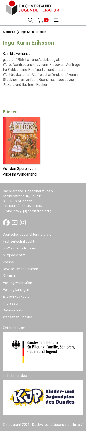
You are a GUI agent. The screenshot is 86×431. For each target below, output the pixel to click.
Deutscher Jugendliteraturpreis (27, 234)
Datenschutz (13, 310)
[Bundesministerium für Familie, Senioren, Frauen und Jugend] (43, 352)
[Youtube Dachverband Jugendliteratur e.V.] (15, 224)
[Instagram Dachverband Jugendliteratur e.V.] (23, 224)
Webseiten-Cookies (18, 317)
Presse (8, 262)
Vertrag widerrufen (17, 283)
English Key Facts (16, 296)
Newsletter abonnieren (20, 269)
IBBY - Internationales (19, 248)
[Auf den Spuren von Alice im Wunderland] (21, 140)
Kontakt (9, 276)
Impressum (12, 303)
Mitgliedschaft (14, 255)
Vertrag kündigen (16, 290)
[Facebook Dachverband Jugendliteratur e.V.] (6, 224)
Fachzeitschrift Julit (18, 241)
